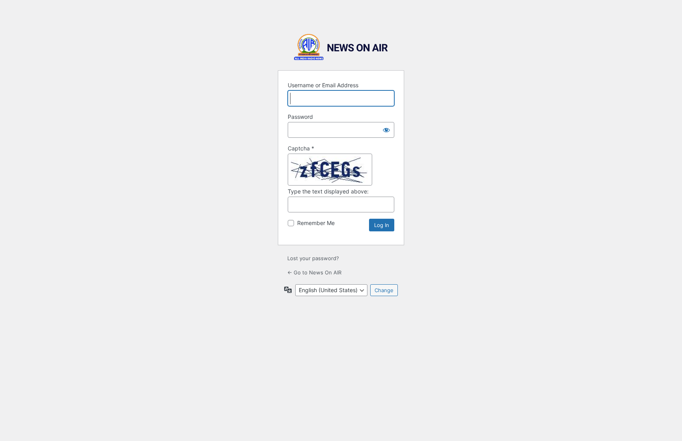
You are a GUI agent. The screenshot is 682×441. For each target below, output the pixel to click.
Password (300, 116)
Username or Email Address (323, 85)
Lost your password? (313, 258)
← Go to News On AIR (314, 272)
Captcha (301, 148)
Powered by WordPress (341, 47)
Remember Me (316, 223)
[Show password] (386, 130)
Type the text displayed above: (328, 191)
